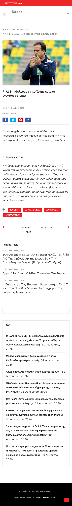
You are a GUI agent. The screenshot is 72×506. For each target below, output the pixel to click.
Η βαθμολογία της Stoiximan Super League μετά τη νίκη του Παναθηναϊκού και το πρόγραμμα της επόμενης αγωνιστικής (36, 288)
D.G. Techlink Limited (47, 497)
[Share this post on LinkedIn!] (28, 120)
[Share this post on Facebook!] (5, 120)
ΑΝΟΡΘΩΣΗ (52, 210)
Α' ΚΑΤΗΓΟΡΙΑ (32, 210)
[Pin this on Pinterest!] (20, 120)
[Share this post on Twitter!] (13, 120)
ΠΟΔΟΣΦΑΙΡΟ (18, 29)
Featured (14, 210)
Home (5, 29)
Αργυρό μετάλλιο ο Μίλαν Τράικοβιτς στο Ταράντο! (35, 273)
